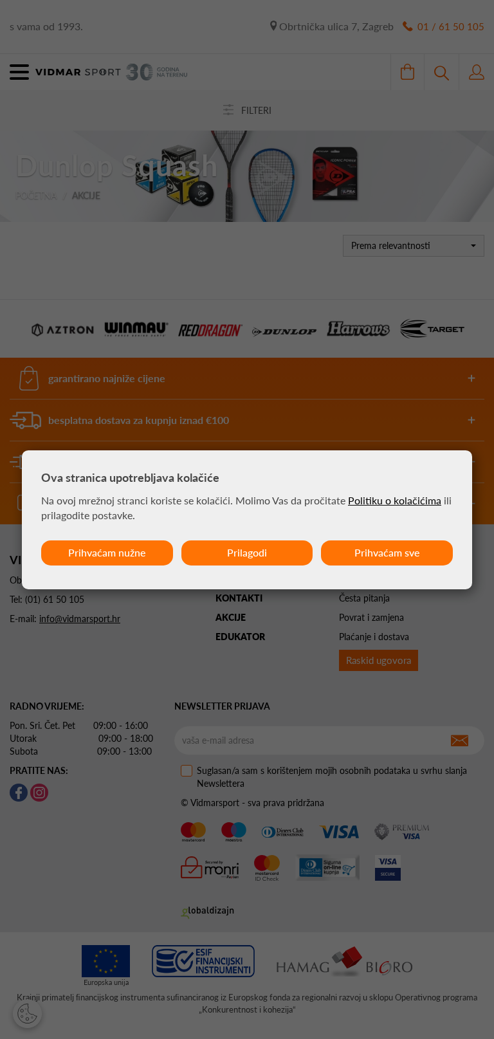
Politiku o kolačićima (394, 500)
